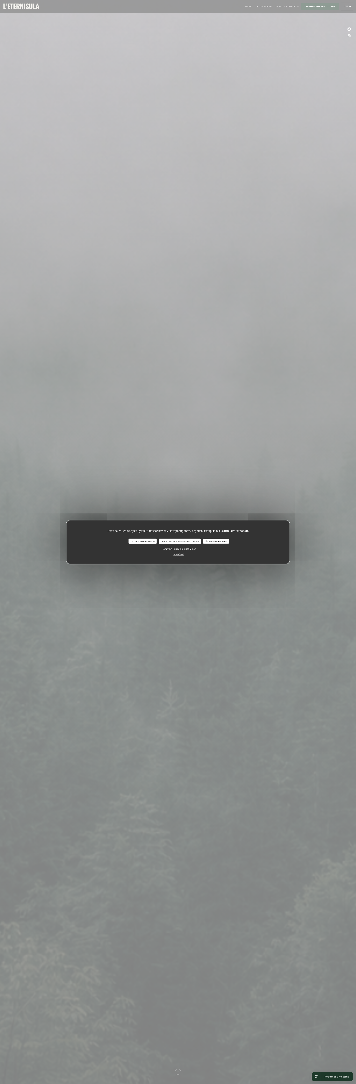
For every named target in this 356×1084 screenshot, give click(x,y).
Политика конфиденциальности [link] (179, 548)
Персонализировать (216, 541)
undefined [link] (179, 554)
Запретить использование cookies (180, 541)
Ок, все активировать (143, 541)
